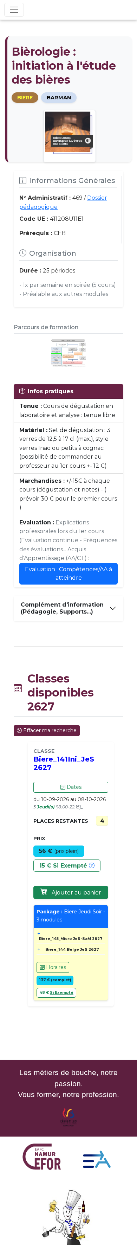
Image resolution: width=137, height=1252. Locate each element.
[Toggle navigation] (14, 10)
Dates (73, 787)
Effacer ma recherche (50, 730)
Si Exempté (70, 865)
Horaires (55, 967)
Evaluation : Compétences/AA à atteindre (68, 573)
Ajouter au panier (75, 892)
